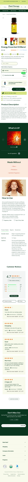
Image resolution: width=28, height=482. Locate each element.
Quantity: (3, 86)
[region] (13, 285)
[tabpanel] (14, 245)
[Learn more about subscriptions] (13, 75)
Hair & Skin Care (22, 10)
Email (12, 419)
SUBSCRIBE (23, 425)
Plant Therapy (13, 471)
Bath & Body (13, 10)
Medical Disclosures (11, 475)
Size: (2, 60)
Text (17, 419)
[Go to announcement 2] (14, 3)
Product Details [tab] (5, 230)
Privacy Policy (6, 474)
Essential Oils (5, 10)
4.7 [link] (17, 50)
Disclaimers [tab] (18, 230)
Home (4, 14)
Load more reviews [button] (14, 399)
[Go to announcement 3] (15, 3)
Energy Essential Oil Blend (11, 14)
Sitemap (18, 475)
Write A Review (14, 295)
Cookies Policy (13, 474)
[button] (19, 316)
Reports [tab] (12, 230)
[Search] (21, 7)
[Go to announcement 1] (12, 3)
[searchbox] (9, 301)
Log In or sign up (16, 100)
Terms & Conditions (21, 474)
